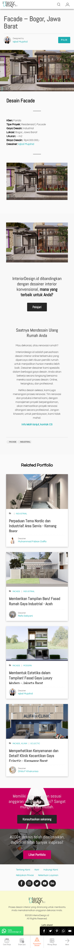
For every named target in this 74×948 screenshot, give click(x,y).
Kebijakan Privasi (25, 875)
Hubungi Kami (50, 869)
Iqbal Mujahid (20, 41)
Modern (27, 666)
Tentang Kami (23, 869)
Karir (36, 869)
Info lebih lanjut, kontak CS (37, 424)
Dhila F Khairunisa (28, 771)
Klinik (24, 743)
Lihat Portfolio (37, 855)
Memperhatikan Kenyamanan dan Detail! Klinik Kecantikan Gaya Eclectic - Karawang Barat (33, 755)
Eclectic (35, 743)
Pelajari (37, 307)
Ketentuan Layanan (48, 875)
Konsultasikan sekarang (37, 819)
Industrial (21, 514)
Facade (16, 591)
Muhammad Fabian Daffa (32, 541)
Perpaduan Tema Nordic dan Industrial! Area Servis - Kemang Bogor (32, 525)
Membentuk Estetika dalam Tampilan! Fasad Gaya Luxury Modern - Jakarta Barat (30, 677)
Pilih (64, 39)
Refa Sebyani (25, 616)
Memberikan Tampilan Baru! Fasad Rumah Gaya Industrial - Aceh (34, 601)
